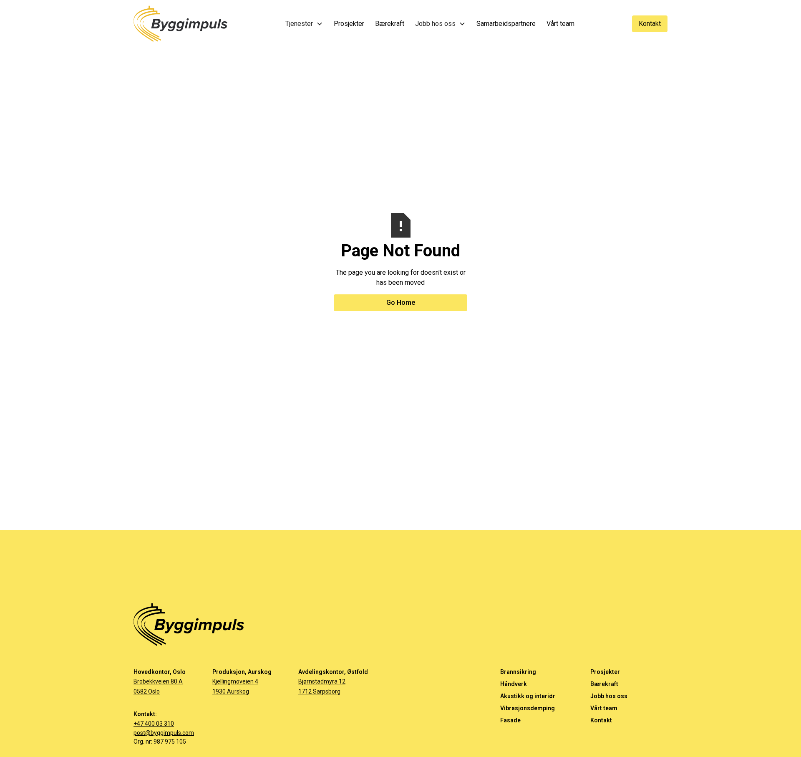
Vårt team (603, 708)
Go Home (400, 302)
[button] (304, 24)
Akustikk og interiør (527, 696)
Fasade (510, 720)
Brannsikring (518, 671)
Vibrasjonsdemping (527, 708)
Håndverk (513, 684)
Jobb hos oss (608, 696)
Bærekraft (604, 684)
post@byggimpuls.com (164, 732)
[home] (180, 24)
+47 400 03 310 (154, 723)
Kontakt (650, 24)
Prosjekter (605, 671)
